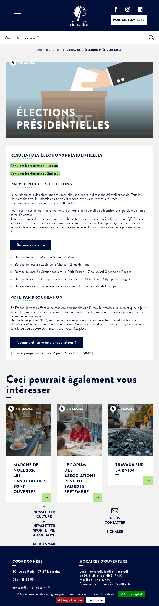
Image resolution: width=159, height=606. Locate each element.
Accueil (42, 50)
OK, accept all (132, 594)
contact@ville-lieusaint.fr (31, 588)
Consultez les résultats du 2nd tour (35, 173)
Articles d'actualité (66, 50)
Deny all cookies (71, 600)
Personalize (95, 600)
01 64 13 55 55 (23, 580)
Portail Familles (128, 19)
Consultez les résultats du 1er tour (34, 165)
